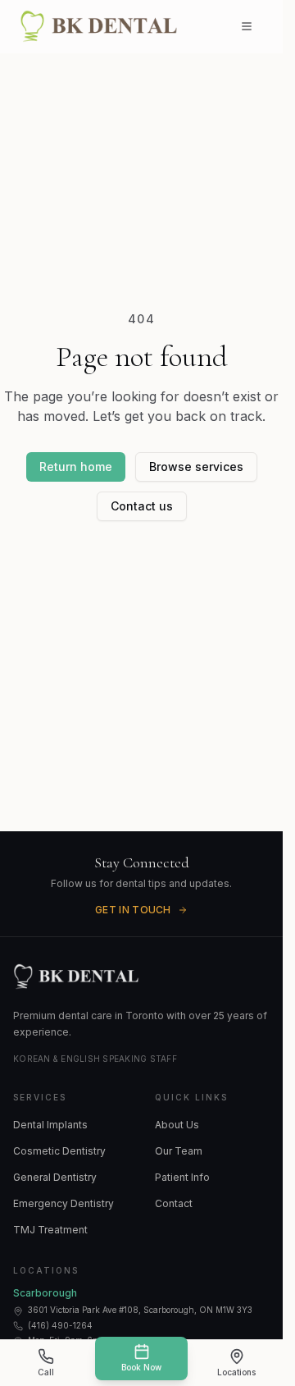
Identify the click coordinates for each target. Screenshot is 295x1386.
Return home (75, 466)
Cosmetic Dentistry (59, 1151)
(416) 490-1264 (60, 1325)
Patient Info (182, 1177)
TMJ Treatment (50, 1230)
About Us (177, 1124)
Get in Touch (133, 909)
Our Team (178, 1151)
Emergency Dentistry (63, 1203)
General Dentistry (55, 1177)
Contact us (142, 506)
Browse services (196, 466)
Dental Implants (50, 1124)
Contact (174, 1203)
